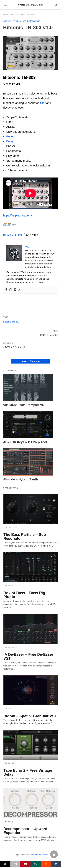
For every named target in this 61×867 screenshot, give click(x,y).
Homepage (8, 14)
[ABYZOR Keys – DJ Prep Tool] (28, 424)
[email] (15, 864)
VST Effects (10, 527)
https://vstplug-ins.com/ (17, 215)
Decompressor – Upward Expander (25, 831)
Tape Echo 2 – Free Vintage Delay (27, 772)
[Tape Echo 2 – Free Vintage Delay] (30, 745)
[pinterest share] (25, 864)
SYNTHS (17, 21)
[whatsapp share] (35, 864)
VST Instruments (25, 14)
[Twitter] (19, 289)
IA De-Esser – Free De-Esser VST (28, 656)
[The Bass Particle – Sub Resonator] (30, 509)
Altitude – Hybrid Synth (20, 479)
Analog (7, 21)
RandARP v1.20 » (48, 334)
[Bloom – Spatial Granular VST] (30, 690)
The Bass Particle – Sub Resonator (24, 536)
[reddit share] (46, 864)
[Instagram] (10, 289)
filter (43, 103)
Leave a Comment (30, 361)
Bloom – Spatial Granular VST (30, 716)
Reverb (10, 136)
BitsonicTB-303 (12, 234)
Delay (9, 141)
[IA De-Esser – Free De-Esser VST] (30, 629)
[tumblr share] (56, 864)
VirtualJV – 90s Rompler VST (24, 405)
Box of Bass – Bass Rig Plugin (24, 595)
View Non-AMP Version (39, 854)
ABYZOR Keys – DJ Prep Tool (25, 442)
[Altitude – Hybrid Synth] (28, 462)
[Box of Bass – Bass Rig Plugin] (30, 567)
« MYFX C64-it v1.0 (14, 347)
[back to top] (54, 854)
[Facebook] (6, 289)
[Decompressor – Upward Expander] (30, 803)
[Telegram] (15, 289)
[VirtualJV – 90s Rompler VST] (28, 387)
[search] (56, 5)
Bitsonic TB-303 (11, 321)
